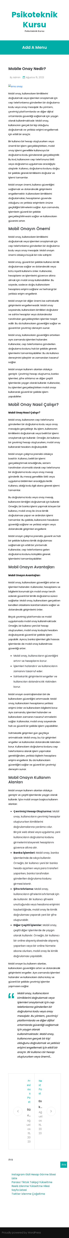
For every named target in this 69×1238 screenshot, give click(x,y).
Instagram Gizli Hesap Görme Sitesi (34, 1174)
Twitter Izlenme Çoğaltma (28, 1194)
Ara (10, 1159)
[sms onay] (15, 86)
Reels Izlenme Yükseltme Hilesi (31, 1186)
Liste (14, 1178)
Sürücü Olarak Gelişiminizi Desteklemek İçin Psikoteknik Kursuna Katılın (28, 1112)
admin (16, 77)
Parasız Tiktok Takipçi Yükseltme (32, 1182)
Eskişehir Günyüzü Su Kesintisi (41, 1104)
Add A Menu (34, 47)
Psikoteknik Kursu (35, 19)
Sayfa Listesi (19, 1190)
